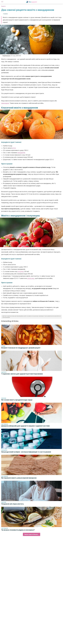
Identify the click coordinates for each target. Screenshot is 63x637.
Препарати (4, 450)
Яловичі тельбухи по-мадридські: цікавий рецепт (20, 348)
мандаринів (21, 152)
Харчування (4, 424)
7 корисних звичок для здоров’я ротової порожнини (22, 374)
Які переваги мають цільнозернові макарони (18, 478)
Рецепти (3, 6)
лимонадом (5, 103)
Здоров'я (3, 372)
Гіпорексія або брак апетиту (12, 504)
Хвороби (3, 398)
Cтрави (3, 346)
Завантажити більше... (31, 534)
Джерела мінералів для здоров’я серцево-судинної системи (25, 426)
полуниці (21, 271)
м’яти (14, 148)
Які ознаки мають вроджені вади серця (16, 400)
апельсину (30, 278)
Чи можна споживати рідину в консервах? (18, 530)
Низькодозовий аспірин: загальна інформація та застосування (26, 452)
